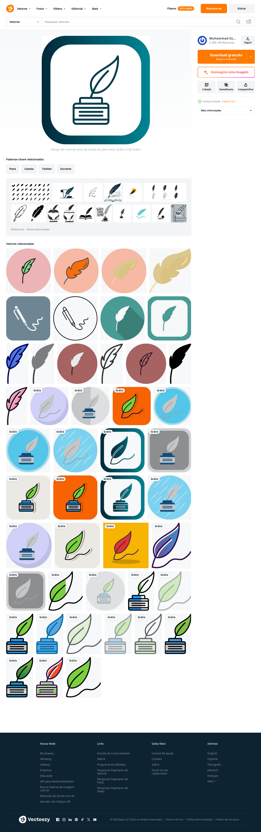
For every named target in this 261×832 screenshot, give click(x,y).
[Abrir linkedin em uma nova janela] (70, 819)
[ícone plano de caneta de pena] (170, 270)
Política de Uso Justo (227, 819)
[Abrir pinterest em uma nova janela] (76, 819)
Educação (46, 776)
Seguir (248, 42)
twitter (47, 169)
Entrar (242, 8)
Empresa (46, 770)
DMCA (101, 759)
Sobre (155, 764)
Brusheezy (47, 753)
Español (212, 759)
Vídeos (57, 8)
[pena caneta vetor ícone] (28, 270)
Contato (157, 759)
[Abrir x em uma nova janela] (88, 819)
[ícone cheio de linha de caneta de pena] (178, 634)
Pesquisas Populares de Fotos (112, 780)
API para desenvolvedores (57, 781)
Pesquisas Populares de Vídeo (112, 789)
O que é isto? (228, 101)
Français (212, 776)
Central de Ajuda (162, 753)
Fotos (40, 8)
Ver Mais (179, 213)
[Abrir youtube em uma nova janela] (94, 819)
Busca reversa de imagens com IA (57, 788)
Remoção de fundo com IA (57, 796)
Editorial (77, 8)
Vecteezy (45, 759)
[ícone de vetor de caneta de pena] (76, 270)
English (212, 753)
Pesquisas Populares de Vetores (112, 771)
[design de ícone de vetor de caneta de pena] (90, 406)
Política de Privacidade (199, 819)
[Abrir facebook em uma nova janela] (57, 819)
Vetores (22, 8)
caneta (29, 169)
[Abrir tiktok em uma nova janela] (82, 819)
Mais (95, 8)
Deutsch (212, 770)
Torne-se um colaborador (160, 771)
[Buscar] (238, 21)
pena (12, 169)
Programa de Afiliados (111, 764)
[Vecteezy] (10, 8)
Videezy (45, 764)
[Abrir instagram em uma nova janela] (63, 819)
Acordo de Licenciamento (113, 753)
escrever (65, 169)
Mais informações (211, 110)
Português (214, 764)
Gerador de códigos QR (55, 801)
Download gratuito (226, 57)
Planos (171, 8)
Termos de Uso (174, 819)
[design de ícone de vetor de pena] (49, 406)
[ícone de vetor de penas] (28, 318)
